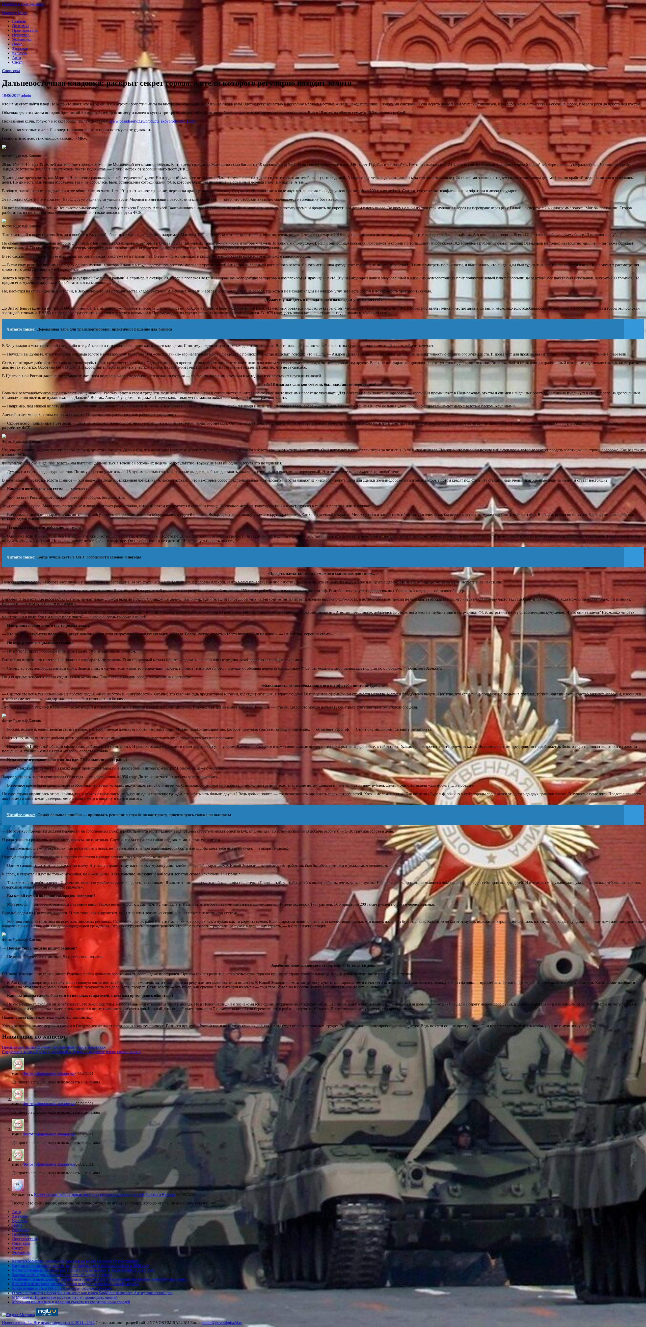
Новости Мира (15, 13)
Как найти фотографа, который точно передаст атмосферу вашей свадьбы (75, 1284)
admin (26, 95)
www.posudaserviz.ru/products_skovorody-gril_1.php (153, 121)
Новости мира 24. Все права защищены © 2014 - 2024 (48, 1322)
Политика (20, 26)
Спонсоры (11, 71)
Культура (20, 53)
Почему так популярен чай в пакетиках (53, 1047)
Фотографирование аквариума (49, 1073)
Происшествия (25, 30)
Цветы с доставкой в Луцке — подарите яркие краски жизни (71, 1052)
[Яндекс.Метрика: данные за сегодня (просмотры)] (18, 1315)
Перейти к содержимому (23, 4)
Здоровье (20, 48)
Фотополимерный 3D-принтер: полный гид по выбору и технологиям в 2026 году (83, 1270)
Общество (21, 35)
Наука (17, 44)
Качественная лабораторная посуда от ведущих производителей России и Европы (105, 1194)
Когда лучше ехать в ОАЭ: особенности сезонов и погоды (62, 1288)
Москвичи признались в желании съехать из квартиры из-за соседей (71, 1302)
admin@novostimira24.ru (222, 1322)
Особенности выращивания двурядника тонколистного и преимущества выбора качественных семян (99, 1279)
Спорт (17, 62)
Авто (16, 57)
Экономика (22, 39)
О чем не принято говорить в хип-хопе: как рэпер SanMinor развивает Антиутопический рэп (92, 1293)
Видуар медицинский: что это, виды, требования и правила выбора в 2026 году (81, 1265)
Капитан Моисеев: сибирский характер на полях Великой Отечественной (76, 1261)
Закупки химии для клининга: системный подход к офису (62, 1275)
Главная (19, 21)
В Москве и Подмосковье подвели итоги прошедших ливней (65, 1297)
